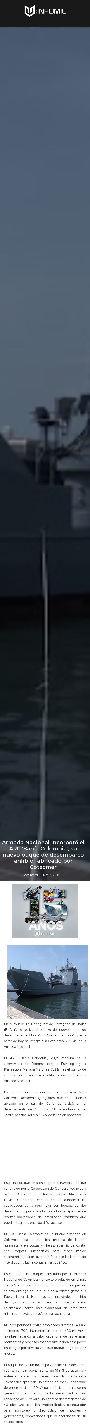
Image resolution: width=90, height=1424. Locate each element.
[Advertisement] (45, 1151)
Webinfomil (31, 874)
